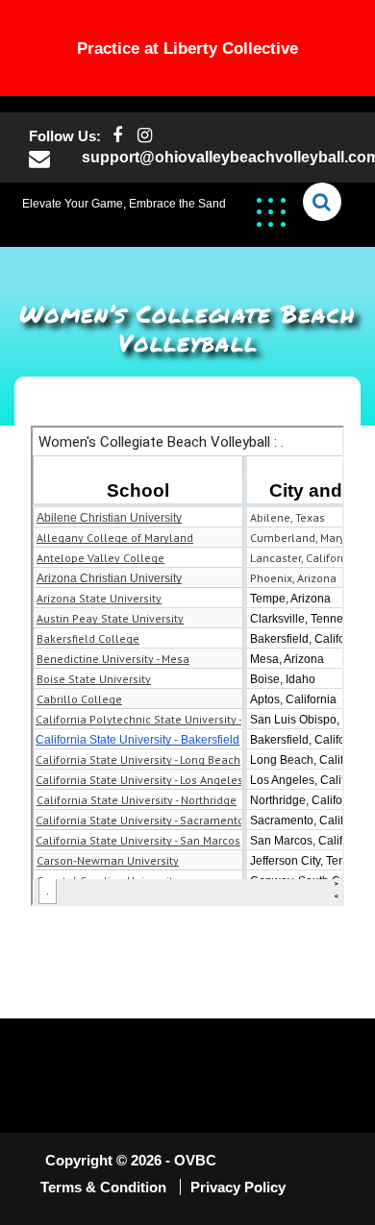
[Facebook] (117, 136)
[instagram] (145, 136)
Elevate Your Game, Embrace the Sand (124, 203)
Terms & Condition (105, 1187)
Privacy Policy (238, 1187)
